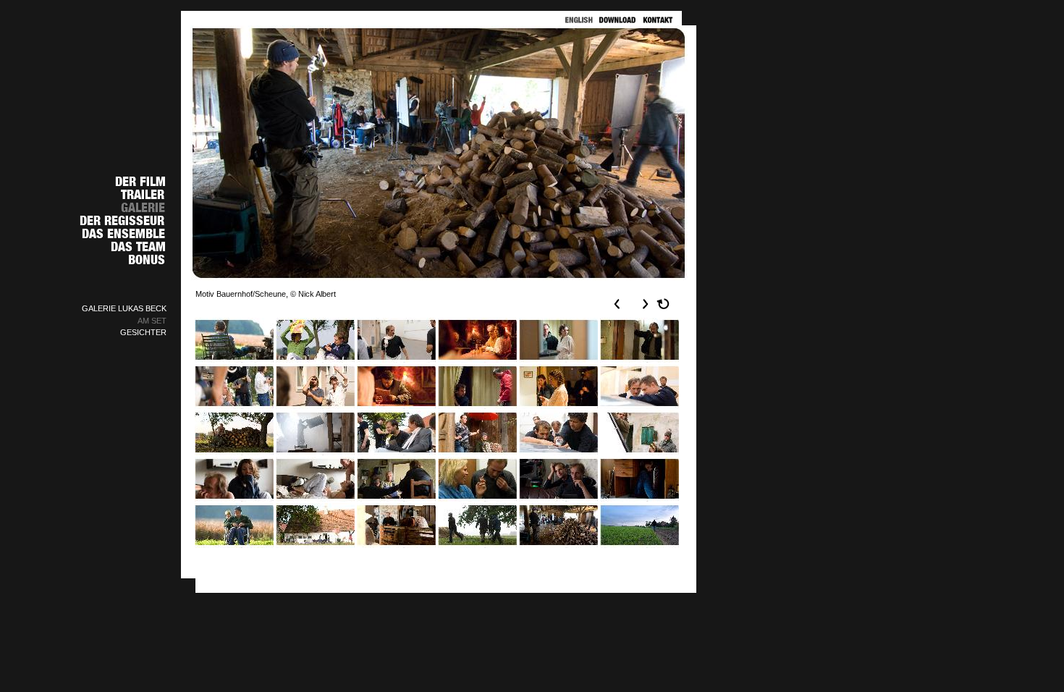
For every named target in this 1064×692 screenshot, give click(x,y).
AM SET (152, 320)
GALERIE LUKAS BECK (124, 308)
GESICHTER (143, 332)
